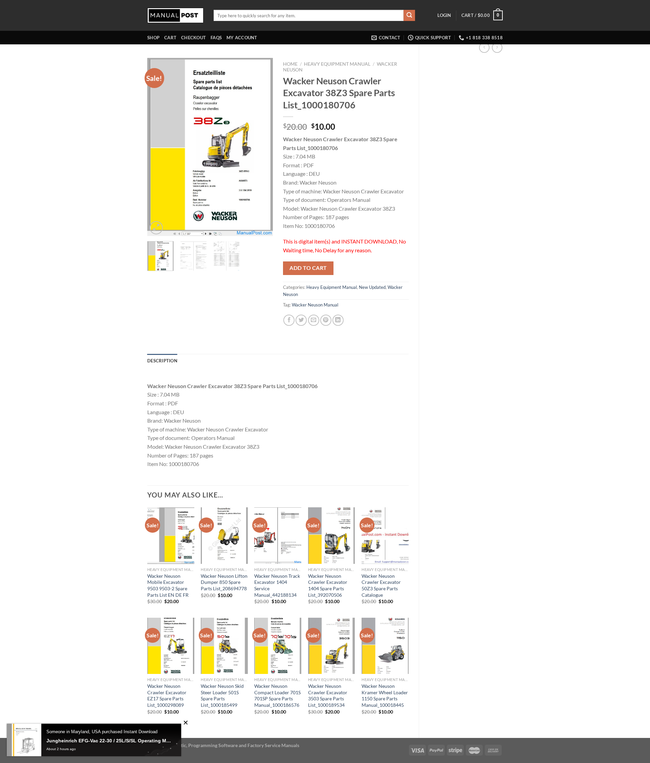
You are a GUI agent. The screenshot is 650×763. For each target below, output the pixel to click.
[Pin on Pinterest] (325, 320)
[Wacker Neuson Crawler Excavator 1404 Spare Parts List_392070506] (331, 535)
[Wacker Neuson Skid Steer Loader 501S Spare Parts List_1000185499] (224, 646)
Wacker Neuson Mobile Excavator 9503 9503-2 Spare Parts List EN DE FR (168, 585)
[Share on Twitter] (301, 320)
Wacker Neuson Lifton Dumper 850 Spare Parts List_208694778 (224, 582)
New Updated (372, 287)
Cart (170, 37)
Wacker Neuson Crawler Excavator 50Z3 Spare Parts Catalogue (381, 585)
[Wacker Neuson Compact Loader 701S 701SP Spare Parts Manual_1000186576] (277, 646)
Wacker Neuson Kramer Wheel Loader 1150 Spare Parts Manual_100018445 (385, 695)
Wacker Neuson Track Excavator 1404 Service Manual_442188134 (277, 585)
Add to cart (308, 268)
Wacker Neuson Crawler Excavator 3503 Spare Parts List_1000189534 (327, 695)
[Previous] (158, 147)
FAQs (216, 37)
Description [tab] (162, 360)
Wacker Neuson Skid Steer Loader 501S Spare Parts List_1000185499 (222, 695)
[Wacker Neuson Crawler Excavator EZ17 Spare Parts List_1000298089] (170, 646)
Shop (153, 37)
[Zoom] (156, 227)
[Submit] (409, 15)
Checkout (193, 37)
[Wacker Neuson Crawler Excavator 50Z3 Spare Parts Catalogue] (385, 535)
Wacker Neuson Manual (315, 305)
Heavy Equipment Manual (337, 64)
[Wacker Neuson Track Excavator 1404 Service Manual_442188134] (277, 535)
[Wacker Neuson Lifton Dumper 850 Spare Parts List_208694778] (224, 535)
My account (241, 37)
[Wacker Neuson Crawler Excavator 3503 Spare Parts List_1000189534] (331, 646)
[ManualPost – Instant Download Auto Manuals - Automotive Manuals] (175, 15)
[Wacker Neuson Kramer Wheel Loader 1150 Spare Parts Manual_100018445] (385, 646)
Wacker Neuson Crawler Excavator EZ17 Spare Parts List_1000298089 (167, 695)
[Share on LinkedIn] (338, 320)
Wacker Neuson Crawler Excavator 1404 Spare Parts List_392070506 (327, 585)
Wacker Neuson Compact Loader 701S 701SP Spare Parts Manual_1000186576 (277, 695)
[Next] (262, 147)
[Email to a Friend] (313, 320)
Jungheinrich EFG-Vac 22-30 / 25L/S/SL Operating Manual (108, 740)
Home (290, 64)
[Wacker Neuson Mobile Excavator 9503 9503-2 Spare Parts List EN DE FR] (170, 535)
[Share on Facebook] (289, 320)
